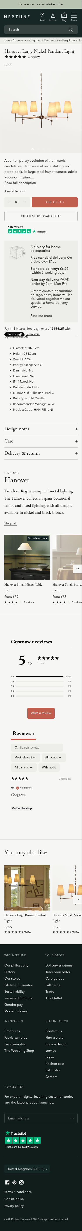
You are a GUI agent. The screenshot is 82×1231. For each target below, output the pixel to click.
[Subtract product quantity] (25, 202)
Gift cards (52, 985)
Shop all (10, 523)
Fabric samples (15, 1037)
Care (8, 441)
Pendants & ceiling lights (59, 40)
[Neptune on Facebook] (7, 1183)
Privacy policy (14, 1206)
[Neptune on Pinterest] (14, 1183)
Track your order (57, 972)
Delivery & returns (22, 453)
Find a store (54, 1037)
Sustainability (14, 991)
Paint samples (14, 1044)
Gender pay (13, 1004)
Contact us (53, 1031)
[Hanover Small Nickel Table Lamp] (27, 557)
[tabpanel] (41, 781)
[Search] (71, 29)
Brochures (12, 1031)
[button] (41, 677)
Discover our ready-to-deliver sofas (40, 4)
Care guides (54, 978)
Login (49, 1057)
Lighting (36, 40)
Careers (51, 1077)
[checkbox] (49, 767)
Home (8, 40)
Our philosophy (16, 965)
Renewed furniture (18, 998)
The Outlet (53, 998)
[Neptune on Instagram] (21, 1183)
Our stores (12, 978)
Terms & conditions (17, 1192)
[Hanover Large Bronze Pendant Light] (27, 888)
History (9, 972)
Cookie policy (14, 1199)
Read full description (20, 183)
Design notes (16, 429)
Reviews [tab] (23, 733)
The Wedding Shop (19, 1050)
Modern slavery (16, 1011)
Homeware (21, 40)
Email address (18, 1113)
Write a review (41, 713)
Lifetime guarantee (18, 985)
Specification (16, 336)
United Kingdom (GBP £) (25, 1169)
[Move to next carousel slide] (77, 569)
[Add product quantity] (9, 202)
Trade (49, 991)
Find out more (41, 316)
